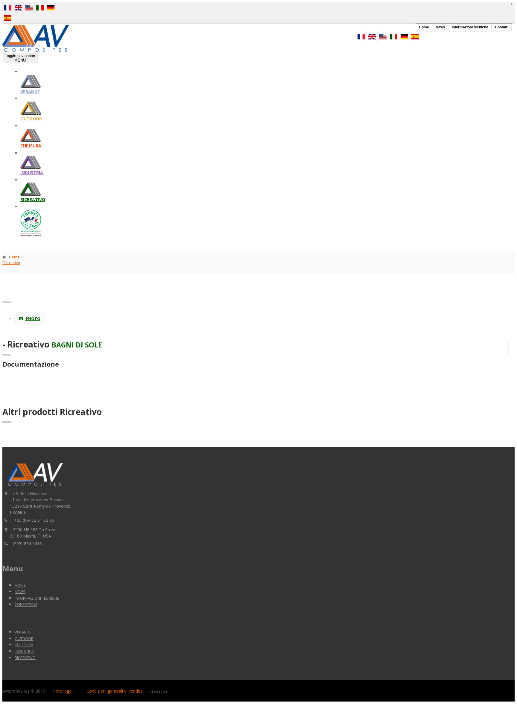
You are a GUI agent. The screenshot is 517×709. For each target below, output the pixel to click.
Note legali (62, 691)
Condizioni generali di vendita (114, 691)
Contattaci (26, 604)
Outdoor (31, 119)
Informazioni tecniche (470, 27)
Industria (31, 172)
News (440, 27)
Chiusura (30, 145)
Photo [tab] (32, 318)
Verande (30, 91)
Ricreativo (32, 199)
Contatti (501, 27)
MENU (20, 57)
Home (424, 27)
